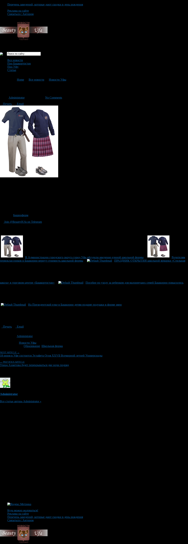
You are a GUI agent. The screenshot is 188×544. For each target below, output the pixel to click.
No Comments (53, 97)
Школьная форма (52, 346)
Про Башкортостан (19, 63)
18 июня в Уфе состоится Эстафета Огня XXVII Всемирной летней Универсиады (51, 354)
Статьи (11, 70)
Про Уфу (13, 66)
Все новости (15, 60)
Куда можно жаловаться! (22, 510)
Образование (32, 346)
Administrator (17, 97)
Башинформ (20, 215)
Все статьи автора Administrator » (20, 401)
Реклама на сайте (18, 10)
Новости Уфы (57, 79)
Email (19, 103)
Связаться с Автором (20, 14)
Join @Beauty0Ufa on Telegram (22, 221)
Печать (6, 103)
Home (20, 79)
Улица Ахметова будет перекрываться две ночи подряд (34, 364)
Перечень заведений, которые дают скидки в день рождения (45, 4)
